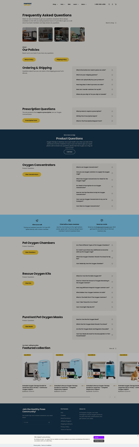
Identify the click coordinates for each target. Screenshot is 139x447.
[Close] (138, 436)
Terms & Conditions (46, 445)
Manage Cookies (99, 441)
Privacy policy (37, 445)
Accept (96, 437)
